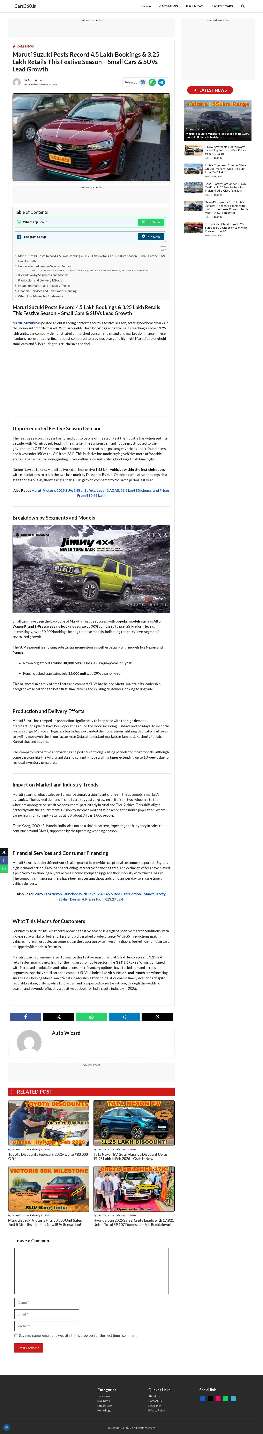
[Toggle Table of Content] (161, 249)
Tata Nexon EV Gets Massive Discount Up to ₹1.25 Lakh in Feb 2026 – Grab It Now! (130, 1156)
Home (146, 6)
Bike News (103, 1400)
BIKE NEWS (195, 6)
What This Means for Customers (40, 296)
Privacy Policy (156, 1410)
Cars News (103, 1396)
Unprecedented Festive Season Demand (45, 266)
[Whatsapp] (4, 868)
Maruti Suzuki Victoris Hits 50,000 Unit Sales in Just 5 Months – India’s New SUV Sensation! (46, 1222)
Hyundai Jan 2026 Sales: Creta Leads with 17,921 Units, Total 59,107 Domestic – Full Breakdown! (133, 1222)
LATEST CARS (222, 6)
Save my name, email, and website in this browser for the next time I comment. (78, 1335)
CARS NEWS (168, 6)
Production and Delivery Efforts (40, 280)
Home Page (104, 1410)
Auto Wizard (36, 80)
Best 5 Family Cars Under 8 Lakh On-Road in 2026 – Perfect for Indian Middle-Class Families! (225, 187)
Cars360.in (25, 6)
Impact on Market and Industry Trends (44, 285)
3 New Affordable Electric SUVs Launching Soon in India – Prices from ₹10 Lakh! (225, 150)
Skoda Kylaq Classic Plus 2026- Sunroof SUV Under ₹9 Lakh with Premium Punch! (226, 227)
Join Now (153, 222)
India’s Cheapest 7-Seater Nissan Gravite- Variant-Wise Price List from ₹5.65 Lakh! (226, 168)
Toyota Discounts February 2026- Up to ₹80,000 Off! (48, 1156)
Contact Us (155, 1400)
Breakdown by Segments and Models (43, 275)
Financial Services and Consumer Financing (47, 291)
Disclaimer (154, 1405)
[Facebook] (4, 860)
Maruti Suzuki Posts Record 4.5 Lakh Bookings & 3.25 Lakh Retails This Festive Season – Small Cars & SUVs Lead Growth (91, 258)
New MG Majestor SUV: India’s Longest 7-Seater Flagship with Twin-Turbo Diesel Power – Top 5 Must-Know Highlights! (226, 207)
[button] (243, 6)
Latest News (104, 1405)
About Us (154, 1396)
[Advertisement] (91, 380)
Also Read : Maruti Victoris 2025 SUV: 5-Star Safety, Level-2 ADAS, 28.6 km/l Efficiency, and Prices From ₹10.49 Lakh (94, 270)
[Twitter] (4, 852)
